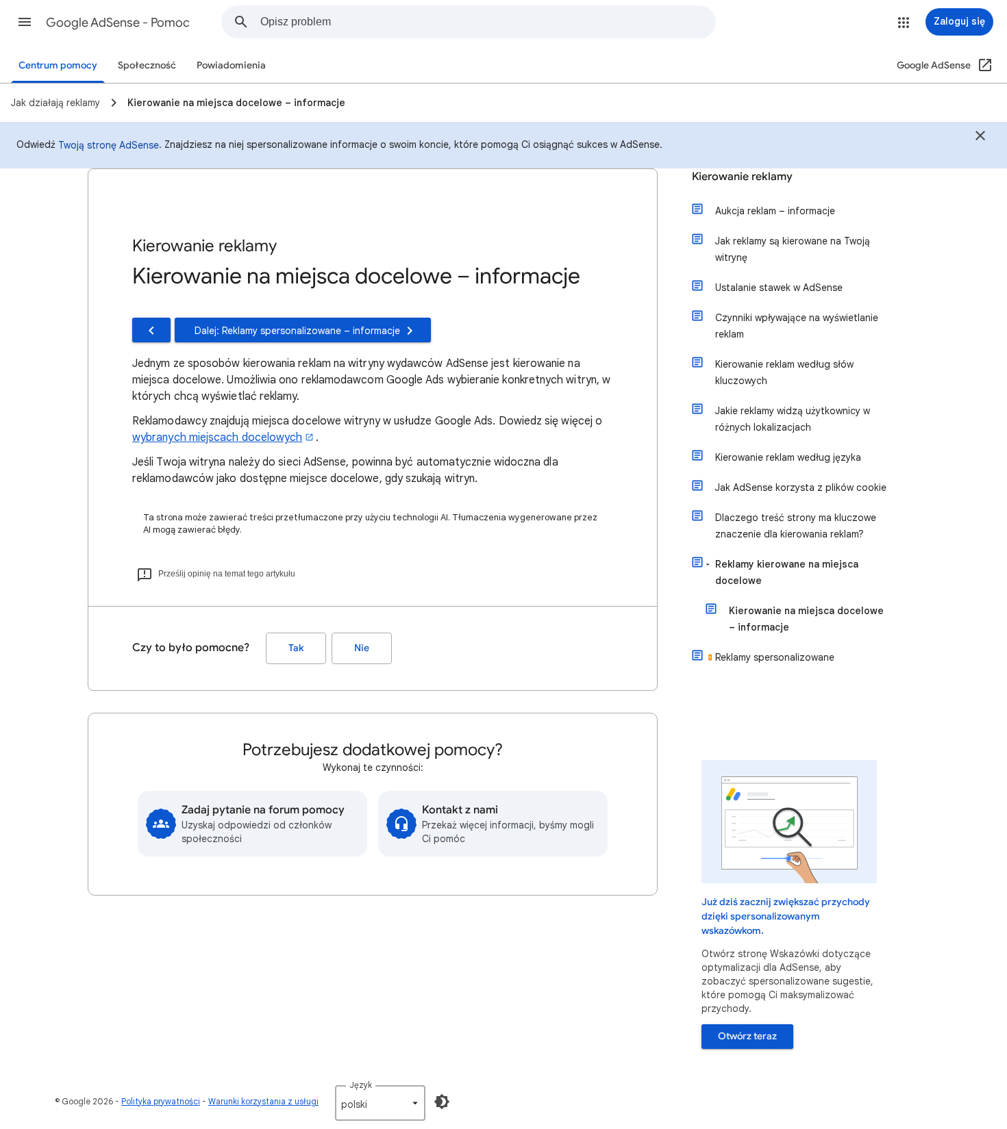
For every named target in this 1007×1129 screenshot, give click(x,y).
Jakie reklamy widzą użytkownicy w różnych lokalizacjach (792, 419)
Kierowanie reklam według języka (788, 457)
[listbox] (380, 1103)
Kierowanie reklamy (742, 176)
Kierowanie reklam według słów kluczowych (784, 372)
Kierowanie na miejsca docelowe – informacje (806, 619)
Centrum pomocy (57, 65)
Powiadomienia (231, 65)
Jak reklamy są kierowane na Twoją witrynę (792, 249)
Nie (361, 648)
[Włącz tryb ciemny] (441, 1101)
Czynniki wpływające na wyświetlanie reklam (796, 326)
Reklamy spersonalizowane (774, 657)
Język (360, 1085)
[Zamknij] (980, 137)
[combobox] (487, 22)
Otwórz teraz (747, 1036)
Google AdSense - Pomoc (118, 22)
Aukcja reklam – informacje (775, 211)
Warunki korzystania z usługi (263, 1101)
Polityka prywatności (160, 1101)
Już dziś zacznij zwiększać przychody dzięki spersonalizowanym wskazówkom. (785, 916)
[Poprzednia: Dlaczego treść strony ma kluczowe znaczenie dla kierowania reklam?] (151, 330)
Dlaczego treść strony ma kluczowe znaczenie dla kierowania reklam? (795, 525)
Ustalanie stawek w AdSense (779, 287)
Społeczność (147, 65)
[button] (24, 21)
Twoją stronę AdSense (108, 145)
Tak (295, 648)
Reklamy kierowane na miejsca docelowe (786, 572)
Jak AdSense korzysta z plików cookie (800, 487)
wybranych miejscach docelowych (217, 437)
